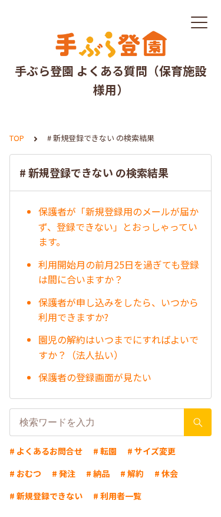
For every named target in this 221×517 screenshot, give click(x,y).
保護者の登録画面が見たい (94, 377)
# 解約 (132, 473)
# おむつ (25, 473)
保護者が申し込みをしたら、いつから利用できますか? (118, 310)
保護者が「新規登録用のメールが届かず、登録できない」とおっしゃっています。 (118, 226)
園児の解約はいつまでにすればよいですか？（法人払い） (118, 347)
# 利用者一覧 (117, 496)
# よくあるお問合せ (46, 451)
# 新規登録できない (46, 496)
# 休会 (166, 473)
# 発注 (63, 473)
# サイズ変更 (151, 451)
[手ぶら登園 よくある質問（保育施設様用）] (110, 44)
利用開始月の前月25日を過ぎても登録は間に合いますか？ (118, 272)
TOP (16, 137)
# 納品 (98, 473)
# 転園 (105, 451)
